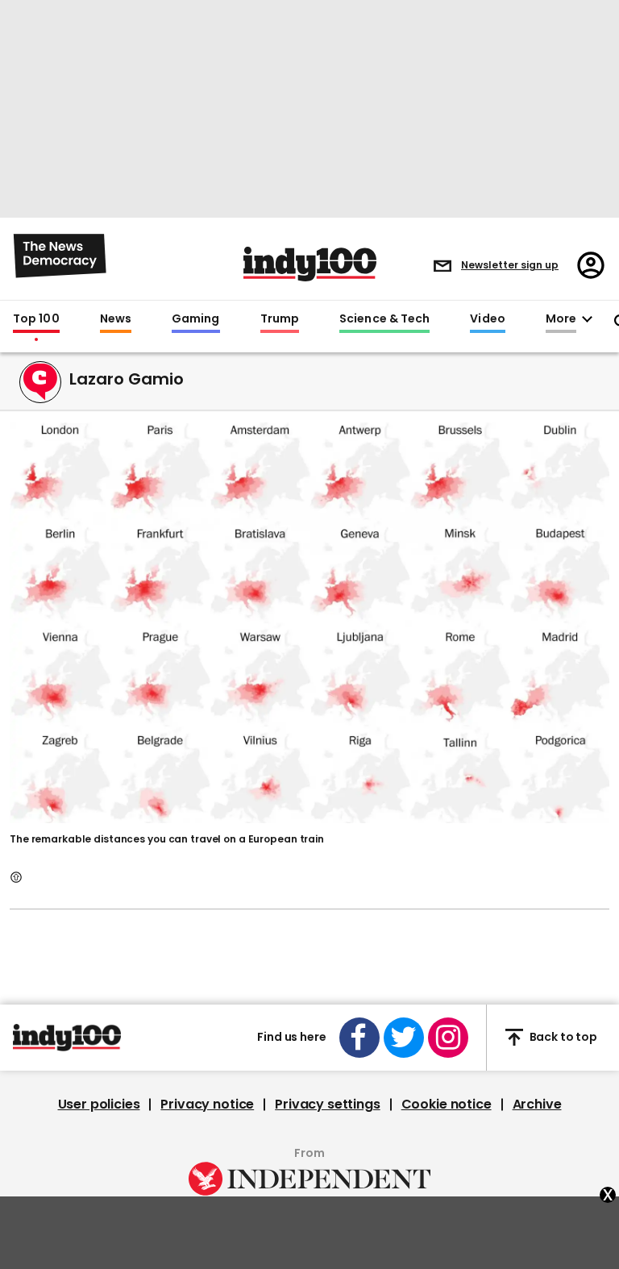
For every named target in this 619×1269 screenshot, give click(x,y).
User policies (99, 1104)
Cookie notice (446, 1104)
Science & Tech (384, 319)
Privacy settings (327, 1104)
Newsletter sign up (510, 265)
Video (487, 319)
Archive (537, 1104)
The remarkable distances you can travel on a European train (167, 839)
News (115, 319)
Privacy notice (207, 1104)
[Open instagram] (448, 1037)
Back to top (563, 1037)
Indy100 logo (309, 264)
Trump (279, 319)
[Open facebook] (359, 1037)
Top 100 (36, 319)
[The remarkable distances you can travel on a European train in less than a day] (309, 620)
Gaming (196, 319)
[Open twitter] (404, 1037)
